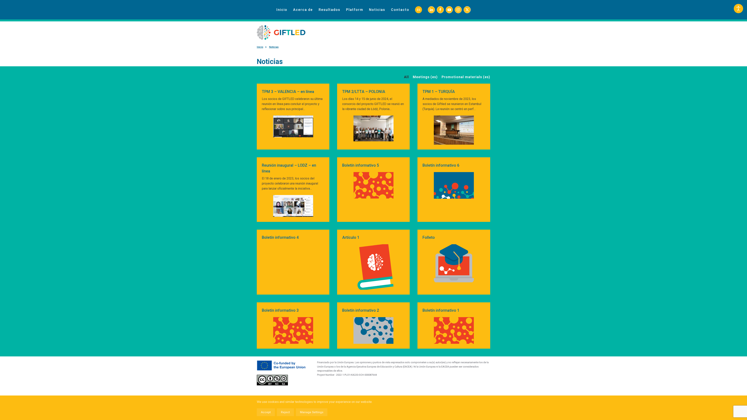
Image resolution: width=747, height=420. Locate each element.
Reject (285, 412)
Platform (354, 10)
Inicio (281, 10)
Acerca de (303, 10)
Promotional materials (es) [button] (466, 77)
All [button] (406, 77)
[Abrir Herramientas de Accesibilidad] (738, 8)
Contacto (400, 10)
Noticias (377, 10)
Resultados (329, 10)
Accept (266, 412)
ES (418, 10)
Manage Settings (311, 412)
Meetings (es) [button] (425, 77)
